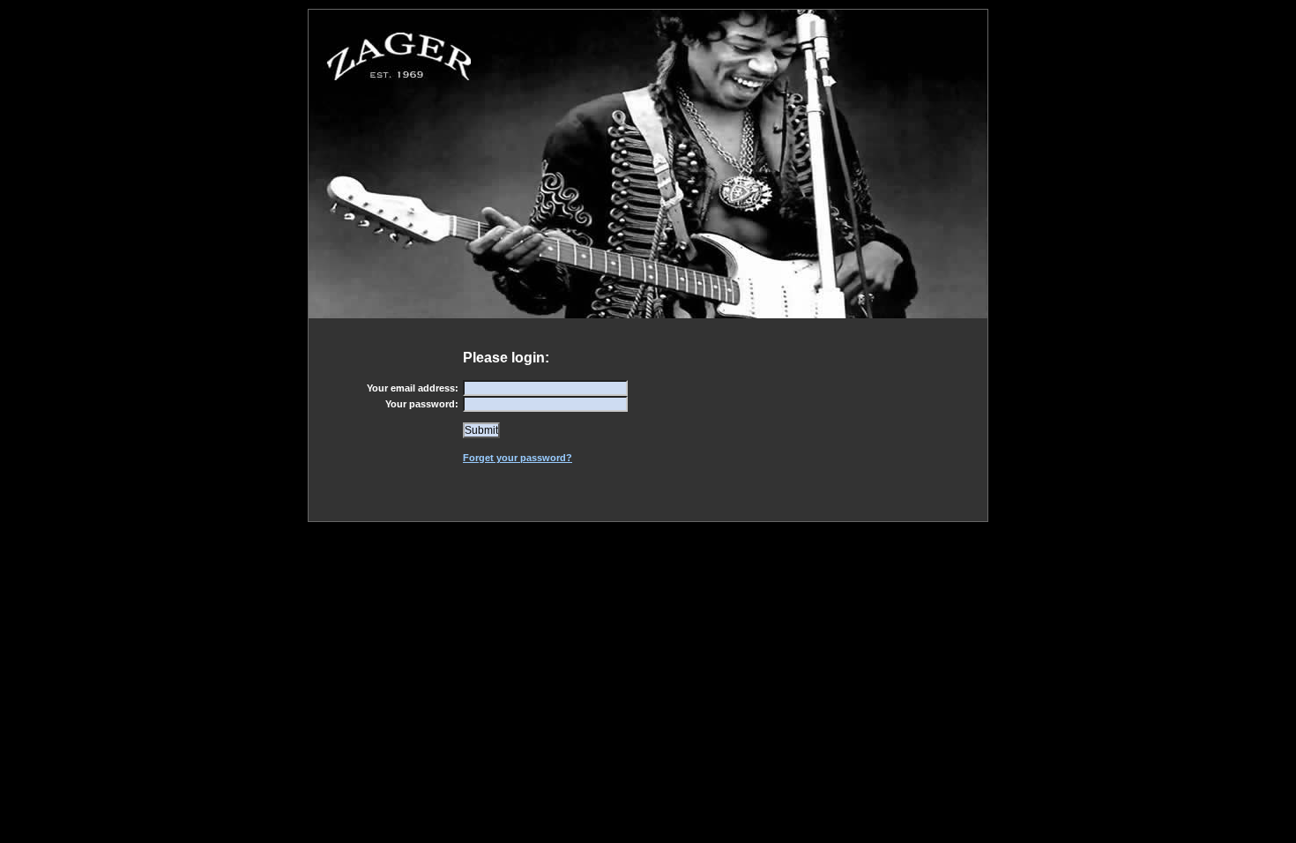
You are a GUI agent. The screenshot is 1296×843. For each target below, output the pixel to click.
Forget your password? (517, 457)
